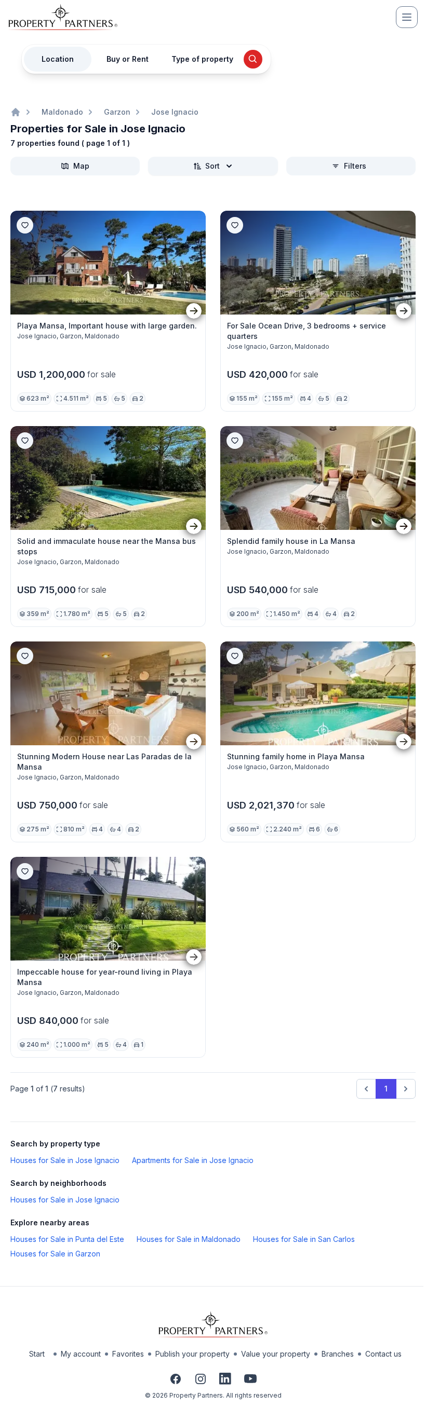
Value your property (275, 1353)
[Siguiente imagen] (194, 311)
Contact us (383, 1353)
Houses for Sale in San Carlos (304, 1239)
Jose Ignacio (174, 111)
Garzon (117, 111)
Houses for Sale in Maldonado (189, 1239)
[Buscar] (253, 59)
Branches (338, 1353)
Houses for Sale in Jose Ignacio (64, 1160)
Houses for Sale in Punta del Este (67, 1239)
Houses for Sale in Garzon (55, 1253)
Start (37, 1353)
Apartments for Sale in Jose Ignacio (193, 1160)
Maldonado (62, 111)
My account (81, 1353)
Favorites (128, 1353)
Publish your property (192, 1353)
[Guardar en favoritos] (25, 225)
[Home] (15, 112)
